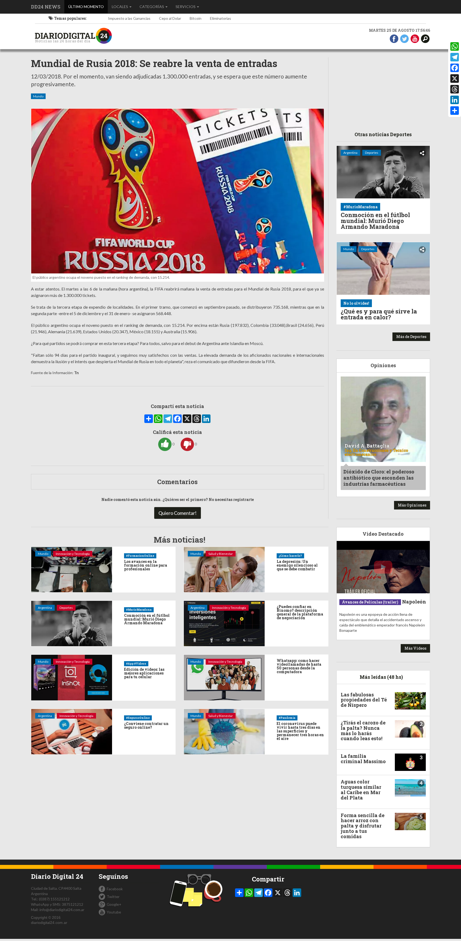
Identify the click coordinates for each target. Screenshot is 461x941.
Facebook (115, 889)
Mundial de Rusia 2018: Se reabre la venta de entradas (154, 63)
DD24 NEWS (45, 6)
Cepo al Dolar (170, 18)
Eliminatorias (220, 18)
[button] (425, 38)
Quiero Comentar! (177, 513)
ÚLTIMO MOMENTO (88, 6)
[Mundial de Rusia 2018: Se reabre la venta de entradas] (177, 191)
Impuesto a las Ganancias (129, 18)
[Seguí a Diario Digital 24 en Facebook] (394, 38)
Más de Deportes (411, 336)
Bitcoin (195, 18)
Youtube (114, 912)
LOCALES (120, 6)
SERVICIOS (186, 6)
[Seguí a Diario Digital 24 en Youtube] (415, 38)
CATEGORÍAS (152, 6)
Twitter (113, 896)
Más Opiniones (412, 505)
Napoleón (414, 601)
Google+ (114, 904)
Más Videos (415, 648)
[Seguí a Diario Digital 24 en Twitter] (404, 38)
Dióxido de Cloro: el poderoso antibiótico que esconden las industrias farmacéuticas (378, 477)
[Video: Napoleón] (383, 567)
